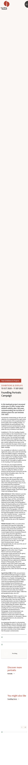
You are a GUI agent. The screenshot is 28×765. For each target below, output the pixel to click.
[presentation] (25, 727)
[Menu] (26, 4)
